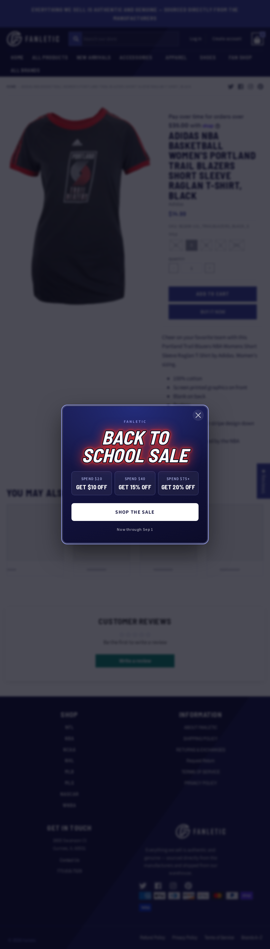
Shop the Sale (135, 512)
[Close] (198, 415)
